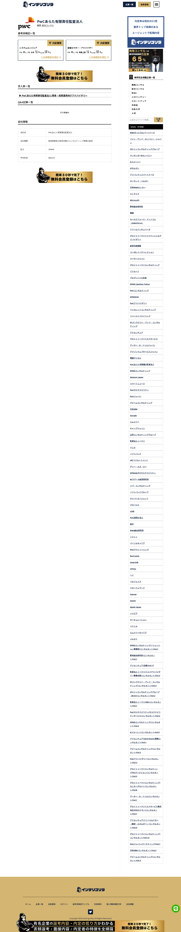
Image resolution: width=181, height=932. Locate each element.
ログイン (64, 904)
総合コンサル (48, 25)
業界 (39, 25)
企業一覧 (39, 904)
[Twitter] (90, 911)
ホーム (28, 904)
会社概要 (130, 904)
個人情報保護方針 (114, 904)
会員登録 (51, 904)
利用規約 (98, 904)
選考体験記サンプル (81, 904)
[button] (156, 4)
